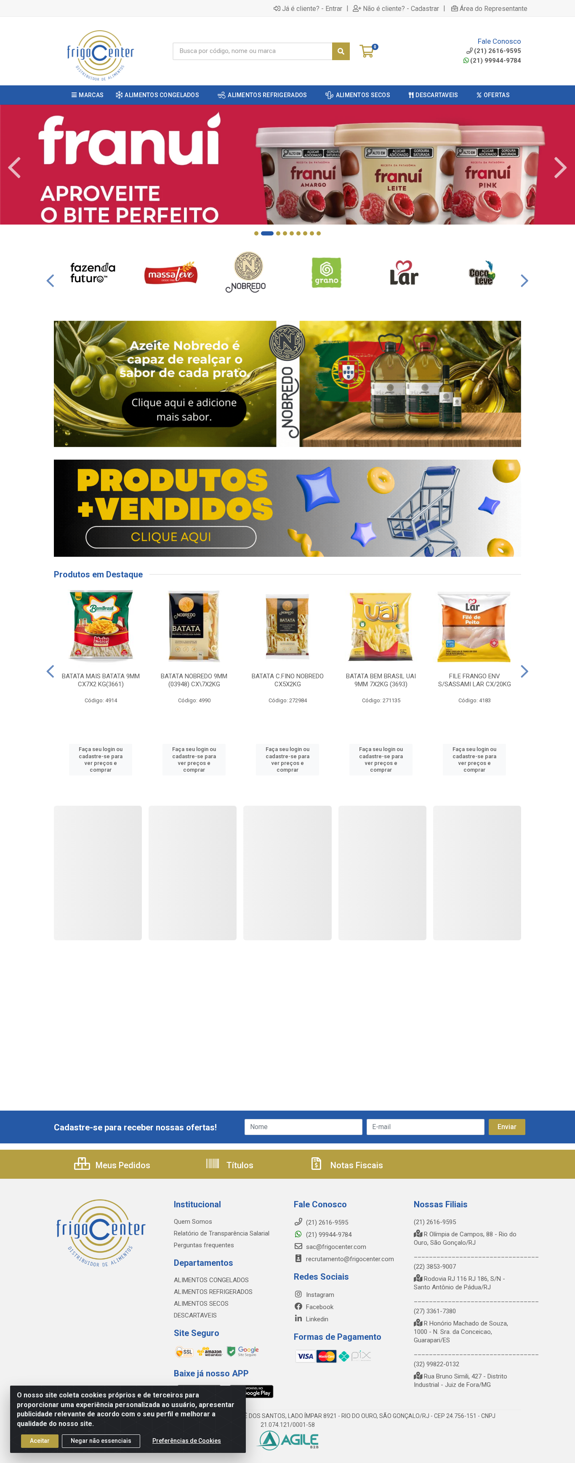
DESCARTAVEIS (195, 1315)
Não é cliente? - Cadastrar (401, 8)
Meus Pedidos (121, 1165)
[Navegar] (14, 168)
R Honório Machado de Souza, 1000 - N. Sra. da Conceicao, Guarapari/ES (461, 1332)
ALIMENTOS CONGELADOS (211, 1280)
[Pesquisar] (341, 51)
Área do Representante (493, 8)
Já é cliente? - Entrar (312, 8)
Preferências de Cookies (186, 1440)
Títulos (238, 1165)
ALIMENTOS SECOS (201, 1303)
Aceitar (40, 1440)
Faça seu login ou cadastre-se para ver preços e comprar (100, 759)
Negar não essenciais (101, 1440)
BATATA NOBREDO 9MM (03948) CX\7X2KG (194, 680)
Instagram (319, 1295)
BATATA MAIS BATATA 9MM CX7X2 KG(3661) (101, 680)
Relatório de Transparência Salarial (221, 1233)
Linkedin (316, 1319)
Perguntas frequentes (204, 1245)
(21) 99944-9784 (495, 60)
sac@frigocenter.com (336, 1247)
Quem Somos (193, 1221)
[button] (256, 233)
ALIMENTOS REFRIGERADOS (213, 1292)
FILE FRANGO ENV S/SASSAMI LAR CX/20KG (474, 680)
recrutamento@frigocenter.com (350, 1259)
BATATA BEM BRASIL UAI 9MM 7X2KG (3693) (381, 680)
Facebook (318, 1307)
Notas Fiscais (355, 1165)
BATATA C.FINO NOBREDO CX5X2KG (288, 680)
